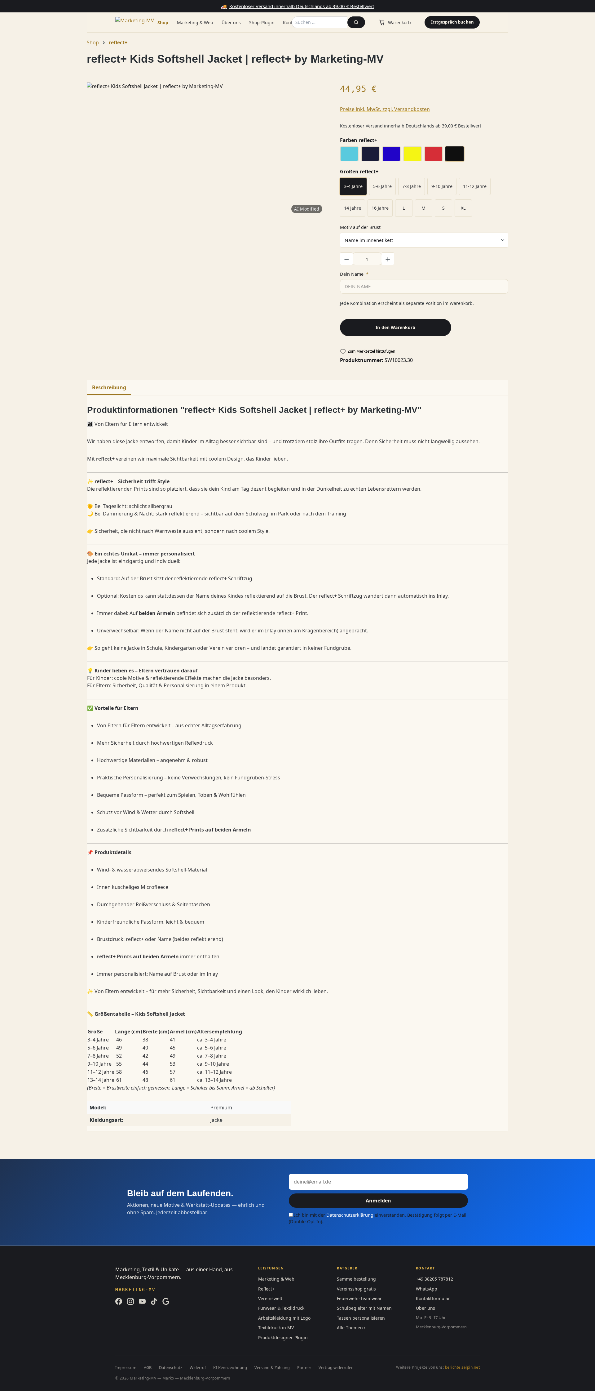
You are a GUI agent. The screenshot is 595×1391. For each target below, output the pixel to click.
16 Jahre (380, 208)
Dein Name (354, 274)
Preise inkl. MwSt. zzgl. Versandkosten (385, 109)
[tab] (109, 387)
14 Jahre (352, 208)
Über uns (231, 22)
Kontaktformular (433, 1298)
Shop (162, 22)
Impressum (125, 1367)
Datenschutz (170, 1367)
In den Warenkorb (395, 327)
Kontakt (291, 22)
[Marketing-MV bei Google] (165, 1301)
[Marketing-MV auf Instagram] (130, 1301)
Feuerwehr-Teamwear (359, 1298)
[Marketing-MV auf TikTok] (154, 1301)
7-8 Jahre (411, 186)
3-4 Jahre (353, 186)
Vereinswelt (270, 1298)
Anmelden (378, 1200)
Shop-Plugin (262, 22)
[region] (207, 149)
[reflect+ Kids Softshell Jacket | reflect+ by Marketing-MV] (207, 149)
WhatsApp (426, 1289)
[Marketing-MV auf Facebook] (118, 1301)
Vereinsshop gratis (356, 1289)
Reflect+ (266, 1289)
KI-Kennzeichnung (230, 1367)
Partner (304, 1367)
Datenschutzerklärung (349, 1215)
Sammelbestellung (356, 1279)
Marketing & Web (195, 22)
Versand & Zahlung (272, 1367)
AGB (148, 1367)
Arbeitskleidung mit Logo (284, 1318)
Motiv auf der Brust (360, 227)
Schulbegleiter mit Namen (364, 1308)
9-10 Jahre (441, 186)
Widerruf (198, 1367)
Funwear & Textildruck (281, 1308)
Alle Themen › (351, 1328)
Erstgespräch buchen (452, 22)
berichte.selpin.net (462, 1367)
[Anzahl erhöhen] (387, 258)
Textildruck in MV (276, 1328)
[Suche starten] (356, 22)
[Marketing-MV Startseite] (140, 22)
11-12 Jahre (475, 186)
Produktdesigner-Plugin (283, 1337)
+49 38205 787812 (434, 1279)
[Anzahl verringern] (346, 258)
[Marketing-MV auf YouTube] (142, 1301)
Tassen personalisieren (361, 1318)
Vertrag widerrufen (336, 1367)
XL (463, 208)
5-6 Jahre (382, 186)
